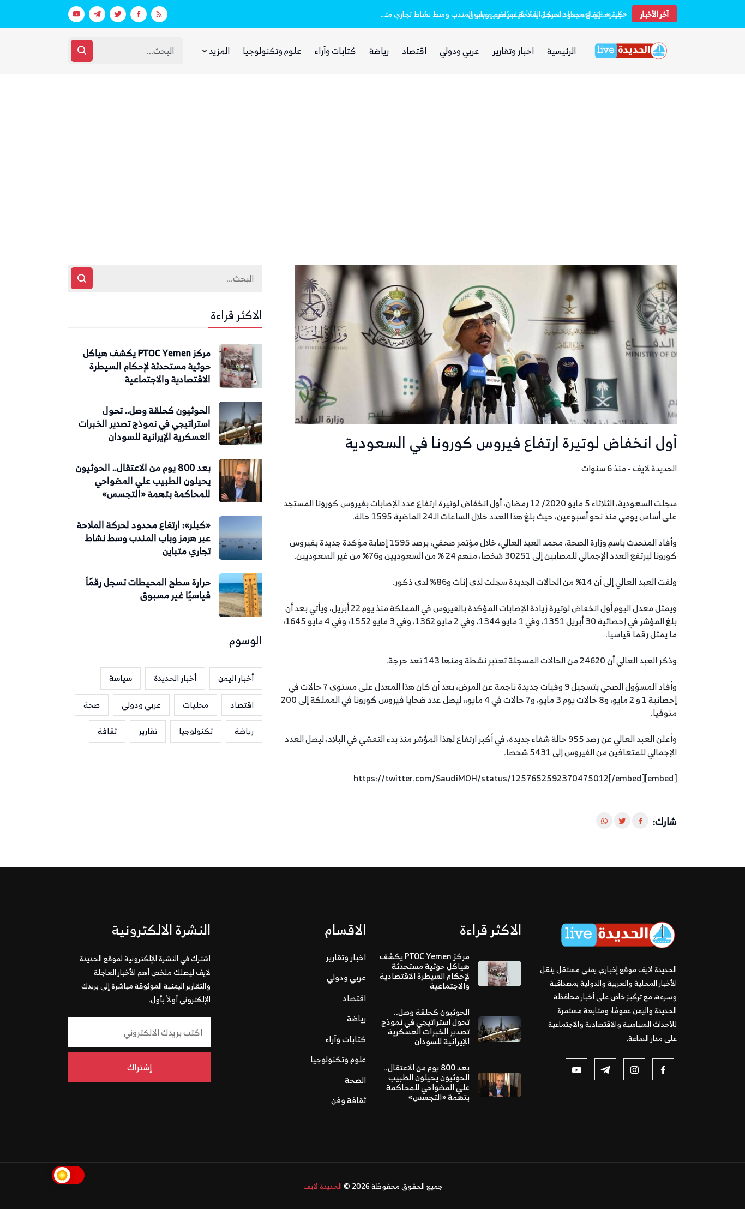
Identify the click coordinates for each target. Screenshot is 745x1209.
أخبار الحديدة (175, 678)
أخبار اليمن (236, 678)
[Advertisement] (372, 155)
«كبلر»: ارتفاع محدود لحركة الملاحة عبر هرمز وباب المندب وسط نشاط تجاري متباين (144, 538)
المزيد (218, 50)
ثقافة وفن (348, 1100)
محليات (195, 704)
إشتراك (139, 1067)
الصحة (355, 1080)
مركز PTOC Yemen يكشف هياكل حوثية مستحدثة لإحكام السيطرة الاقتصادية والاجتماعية (147, 366)
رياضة (379, 50)
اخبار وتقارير (513, 50)
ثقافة (107, 730)
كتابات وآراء (335, 50)
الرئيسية (561, 50)
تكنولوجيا (196, 730)
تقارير (148, 730)
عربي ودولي (459, 50)
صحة (91, 704)
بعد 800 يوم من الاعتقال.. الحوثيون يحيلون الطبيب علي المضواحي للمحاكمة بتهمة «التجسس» (143, 481)
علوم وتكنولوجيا (272, 50)
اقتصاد (414, 50)
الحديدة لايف (322, 1186)
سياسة (120, 678)
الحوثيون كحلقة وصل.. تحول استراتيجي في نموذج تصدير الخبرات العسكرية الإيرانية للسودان (145, 423)
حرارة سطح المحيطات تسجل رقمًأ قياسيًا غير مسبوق (547, 14)
